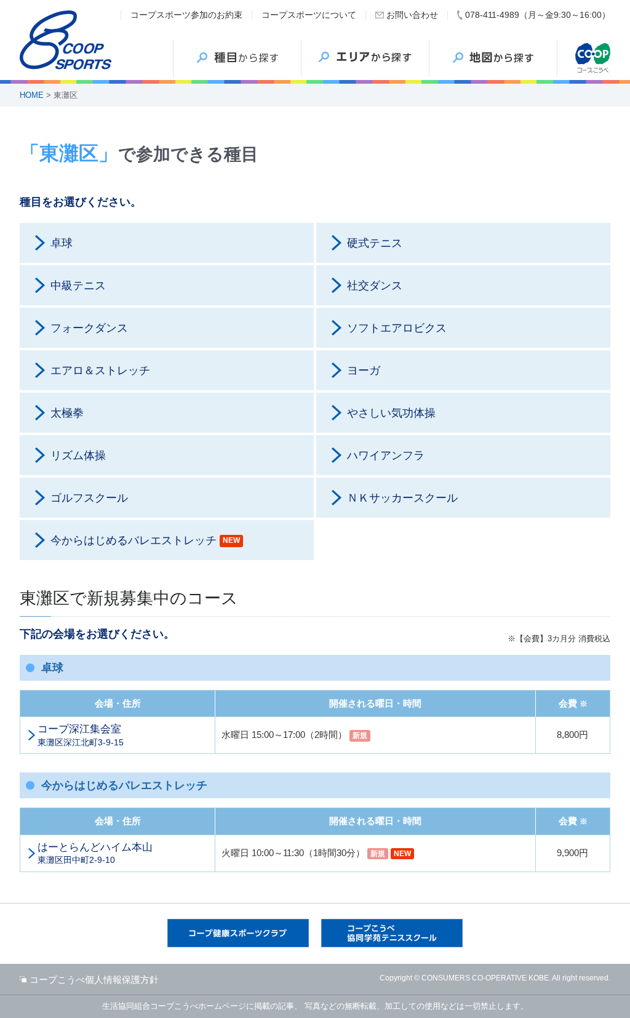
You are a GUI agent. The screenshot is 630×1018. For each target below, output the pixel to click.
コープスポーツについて (308, 15)
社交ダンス (374, 285)
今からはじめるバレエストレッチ (145, 540)
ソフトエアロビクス (397, 328)
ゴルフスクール (89, 498)
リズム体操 (78, 455)
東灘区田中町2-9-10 (95, 853)
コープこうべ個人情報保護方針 (94, 979)
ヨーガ (363, 370)
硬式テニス (374, 243)
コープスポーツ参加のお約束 (186, 15)
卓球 (61, 243)
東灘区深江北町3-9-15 (81, 735)
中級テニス (78, 285)
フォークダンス (89, 328)
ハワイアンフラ (386, 455)
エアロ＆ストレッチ (100, 370)
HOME (32, 95)
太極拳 (67, 413)
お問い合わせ (412, 15)
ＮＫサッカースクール (402, 498)
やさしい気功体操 (391, 413)
